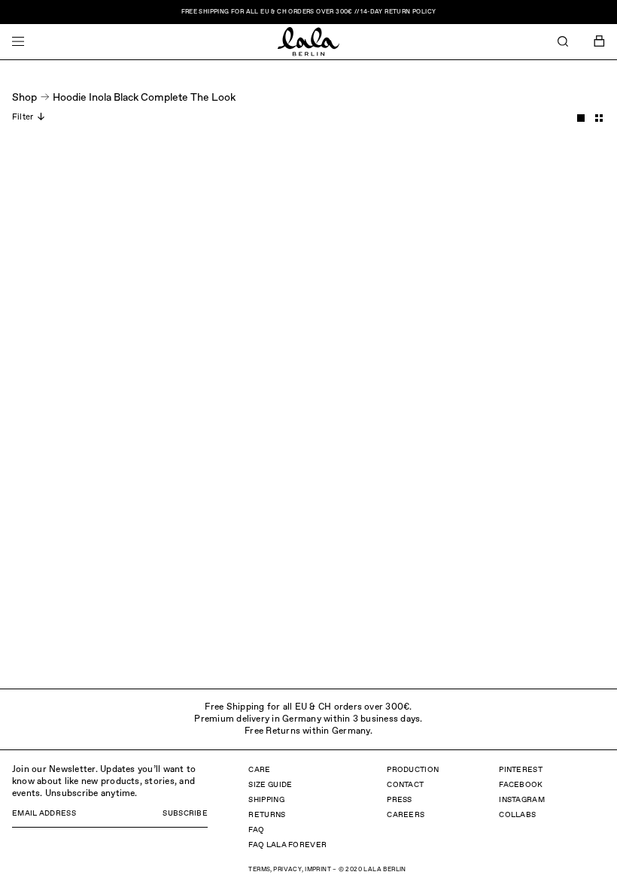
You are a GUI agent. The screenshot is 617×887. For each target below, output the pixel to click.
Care (259, 769)
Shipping (266, 800)
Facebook (521, 785)
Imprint (318, 870)
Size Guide (270, 785)
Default (581, 118)
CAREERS (405, 815)
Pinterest (521, 769)
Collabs (517, 815)
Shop (24, 97)
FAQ (256, 830)
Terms (259, 870)
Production (413, 769)
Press (399, 800)
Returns (266, 815)
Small (599, 118)
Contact (405, 785)
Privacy (287, 870)
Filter (22, 117)
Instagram (522, 800)
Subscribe (185, 813)
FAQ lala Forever (287, 845)
